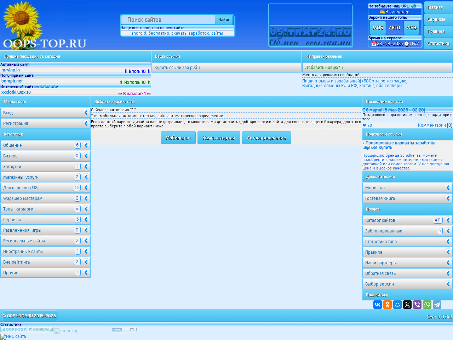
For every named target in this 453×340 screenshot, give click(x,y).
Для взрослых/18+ (41, 187)
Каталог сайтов (403, 220)
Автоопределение (266, 137)
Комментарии (435, 125)
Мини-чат (375, 187)
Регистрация (15, 123)
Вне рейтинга (41, 262)
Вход (8, 112)
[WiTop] (40, 330)
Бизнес (41, 156)
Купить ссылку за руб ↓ (177, 67)
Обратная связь (380, 273)
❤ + (367, 125)
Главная (435, 7)
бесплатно (158, 33)
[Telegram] (437, 304)
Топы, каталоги (41, 209)
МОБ (378, 27)
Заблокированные (403, 231)
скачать (179, 33)
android (138, 33)
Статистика (438, 43)
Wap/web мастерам (41, 198)
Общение (41, 145)
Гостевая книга (380, 198)
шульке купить (377, 147)
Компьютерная (218, 137)
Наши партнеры (381, 262)
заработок (199, 33)
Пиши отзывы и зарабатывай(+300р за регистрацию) (355, 80)
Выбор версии (379, 284)
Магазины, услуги (41, 177)
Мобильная (178, 137)
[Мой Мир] (397, 304)
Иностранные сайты (41, 251)
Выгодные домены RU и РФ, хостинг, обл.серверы (352, 85)
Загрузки (41, 166)
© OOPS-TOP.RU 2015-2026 (29, 315)
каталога (48, 86)
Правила (436, 31)
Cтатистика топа (381, 241)
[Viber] (417, 304)
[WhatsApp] (427, 304)
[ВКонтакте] (377, 304)
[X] (407, 304)
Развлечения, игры (41, 230)
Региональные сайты (41, 240)
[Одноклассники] (387, 304)
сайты (217, 33)
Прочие (41, 272)
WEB (411, 27)
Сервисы (436, 19)
